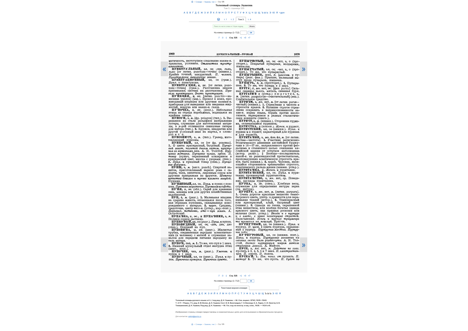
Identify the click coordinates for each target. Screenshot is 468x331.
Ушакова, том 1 (210, 2)
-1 (226, 38)
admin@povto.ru (194, 316)
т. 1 (225, 19)
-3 (222, 38)
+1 (241, 38)
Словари (198, 2)
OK (251, 33)
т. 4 (249, 19)
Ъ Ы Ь (265, 12)
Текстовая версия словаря (234, 288)
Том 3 (241, 19)
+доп (281, 12)
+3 (245, 38)
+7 (249, 38)
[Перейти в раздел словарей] (218, 19)
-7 (219, 38)
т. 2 (232, 19)
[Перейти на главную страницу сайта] (192, 2)
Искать (252, 26)
